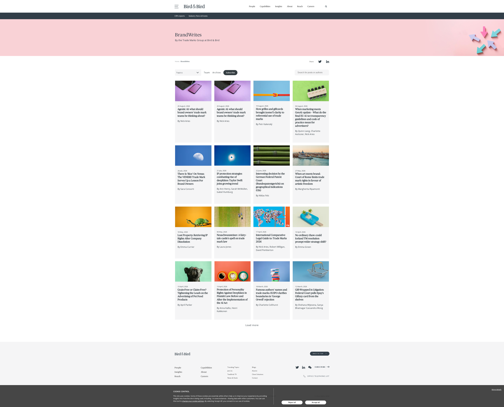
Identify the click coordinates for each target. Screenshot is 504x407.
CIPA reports (180, 16)
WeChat (309, 367)
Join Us (229, 371)
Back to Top (318, 353)
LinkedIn (327, 61)
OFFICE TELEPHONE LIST (318, 376)
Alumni (254, 371)
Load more (252, 325)
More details (496, 389)
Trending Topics (233, 367)
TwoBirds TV (232, 374)
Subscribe (230, 72)
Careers (310, 6)
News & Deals (232, 378)
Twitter (320, 61)
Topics (179, 72)
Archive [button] (216, 72)
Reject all (292, 402)
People (252, 6)
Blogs (254, 367)
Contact (255, 378)
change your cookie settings (193, 401)
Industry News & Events (198, 16)
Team (207, 72)
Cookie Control (181, 391)
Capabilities (265, 6)
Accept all (316, 402)
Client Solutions (257, 374)
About (289, 6)
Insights (278, 6)
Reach (300, 6)
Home (177, 61)
